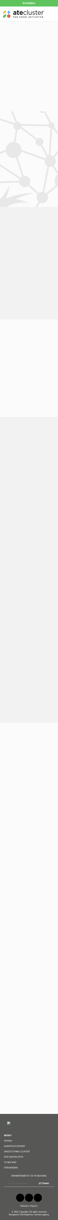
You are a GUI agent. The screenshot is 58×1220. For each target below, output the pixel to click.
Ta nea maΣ (10, 1162)
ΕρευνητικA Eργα (13, 1157)
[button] (53, 14)
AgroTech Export (14, 1146)
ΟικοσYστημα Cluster (17, 1151)
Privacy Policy (29, 1206)
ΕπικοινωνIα (11, 1167)
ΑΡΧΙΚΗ (8, 1141)
